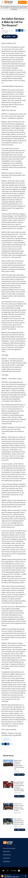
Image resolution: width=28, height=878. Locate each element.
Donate (23, 2)
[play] (2, 876)
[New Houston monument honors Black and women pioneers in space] (8, 821)
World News (6, 739)
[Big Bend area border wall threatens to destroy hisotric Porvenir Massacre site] (8, 763)
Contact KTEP (6, 858)
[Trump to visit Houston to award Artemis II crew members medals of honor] (8, 806)
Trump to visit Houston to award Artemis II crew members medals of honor (19, 807)
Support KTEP (6, 851)
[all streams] (26, 876)
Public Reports (6, 861)
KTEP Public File (7, 854)
